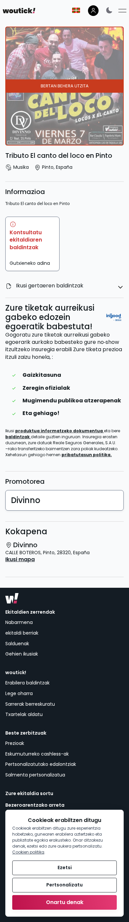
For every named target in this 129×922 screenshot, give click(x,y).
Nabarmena (19, 622)
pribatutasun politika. (87, 455)
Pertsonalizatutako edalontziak (40, 764)
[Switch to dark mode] (109, 10)
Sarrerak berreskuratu (30, 704)
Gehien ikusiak (21, 654)
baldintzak (18, 437)
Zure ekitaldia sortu (29, 793)
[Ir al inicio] (12, 598)
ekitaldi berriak (21, 633)
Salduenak (17, 643)
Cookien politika (28, 852)
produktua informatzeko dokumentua (59, 431)
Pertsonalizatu (64, 884)
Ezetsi (65, 867)
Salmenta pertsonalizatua (35, 774)
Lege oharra (19, 693)
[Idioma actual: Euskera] (76, 10)
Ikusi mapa (20, 559)
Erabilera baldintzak (27, 682)
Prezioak (14, 743)
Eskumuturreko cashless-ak (37, 754)
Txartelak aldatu (24, 714)
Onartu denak (64, 902)
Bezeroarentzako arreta (34, 805)
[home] (19, 10)
